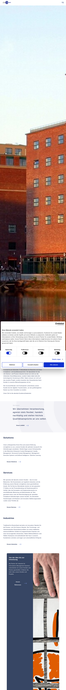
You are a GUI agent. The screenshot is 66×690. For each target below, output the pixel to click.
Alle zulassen (54, 364)
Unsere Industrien (12, 544)
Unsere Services (11, 507)
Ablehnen (12, 364)
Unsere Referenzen (18, 583)
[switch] (24, 353)
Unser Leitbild (20, 425)
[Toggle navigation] (63, 2)
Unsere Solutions (12, 461)
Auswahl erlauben (33, 364)
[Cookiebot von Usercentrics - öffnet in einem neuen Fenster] (56, 324)
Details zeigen (56, 359)
